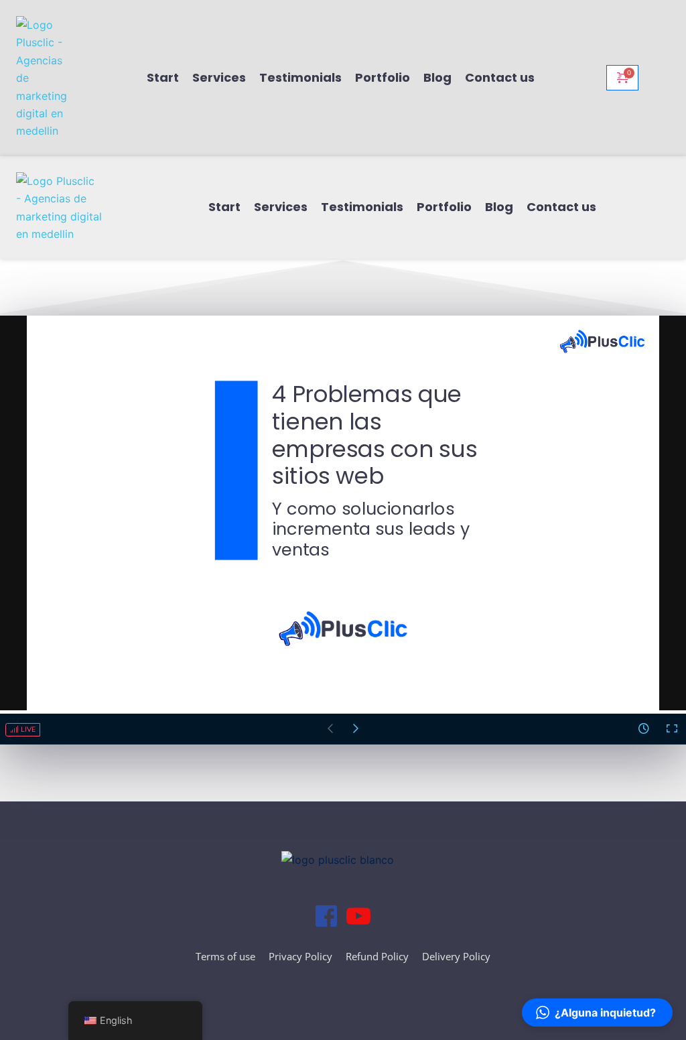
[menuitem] (162, 78)
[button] (597, 1012)
